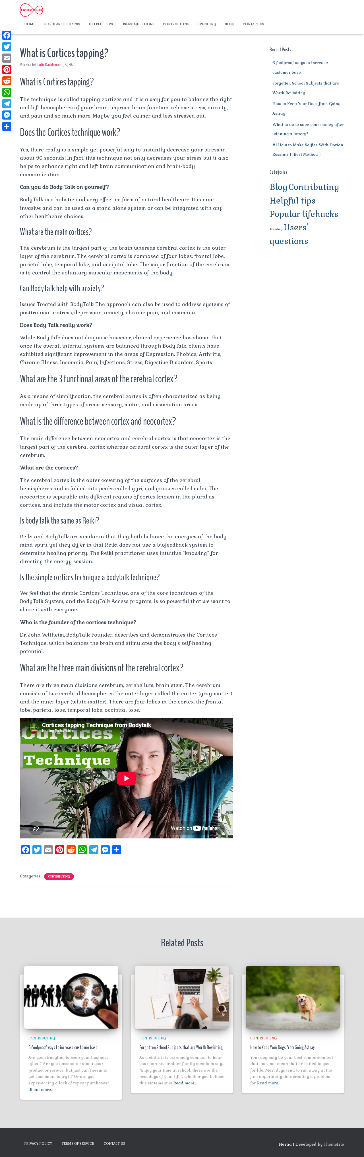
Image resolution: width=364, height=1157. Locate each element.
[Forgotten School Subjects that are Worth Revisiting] (182, 996)
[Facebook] (7, 35)
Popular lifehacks (62, 24)
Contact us (253, 24)
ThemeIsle (334, 1144)
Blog (229, 24)
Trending (207, 24)
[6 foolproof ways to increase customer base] (71, 996)
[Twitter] (7, 46)
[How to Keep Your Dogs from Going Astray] (293, 996)
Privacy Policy (38, 1143)
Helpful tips (101, 24)
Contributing (176, 24)
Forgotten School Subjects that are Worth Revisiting (181, 1047)
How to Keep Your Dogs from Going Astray (282, 1047)
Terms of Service (78, 1143)
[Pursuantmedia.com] (31, 10)
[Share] (7, 126)
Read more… (41, 1089)
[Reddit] (7, 81)
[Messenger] (7, 115)
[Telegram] (7, 103)
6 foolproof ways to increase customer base (63, 1047)
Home (30, 24)
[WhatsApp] (7, 92)
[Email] (7, 58)
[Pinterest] (7, 69)
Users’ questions (137, 24)
